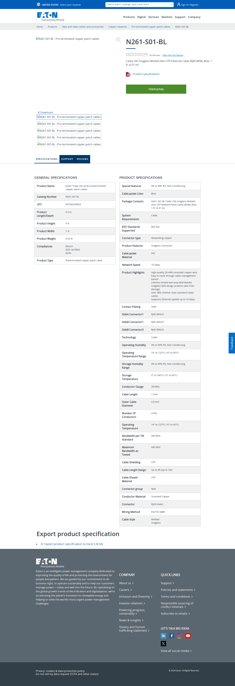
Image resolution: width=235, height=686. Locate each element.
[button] (156, 89)
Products (52, 26)
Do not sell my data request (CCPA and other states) (67, 674)
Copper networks (118, 26)
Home (40, 26)
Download (46, 112)
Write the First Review (173, 55)
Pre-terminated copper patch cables (151, 26)
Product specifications (146, 74)
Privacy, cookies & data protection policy (60, 671)
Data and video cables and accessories (83, 26)
